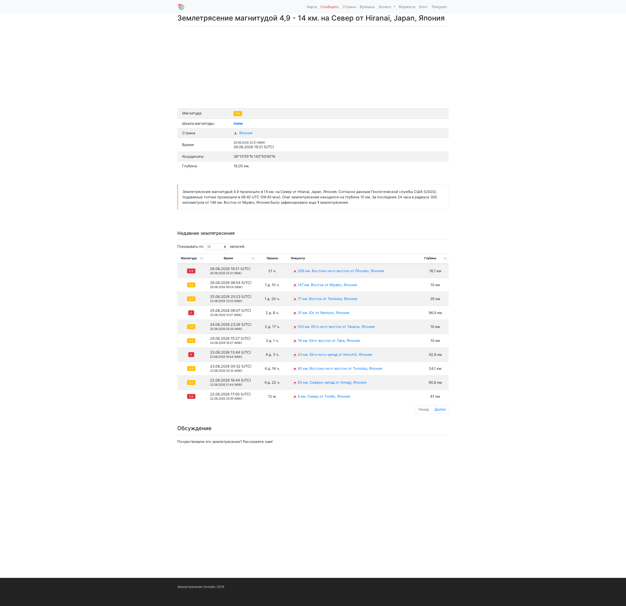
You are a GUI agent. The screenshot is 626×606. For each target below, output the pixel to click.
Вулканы (367, 7)
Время (228, 258)
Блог (423, 7)
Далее (440, 409)
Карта (312, 7)
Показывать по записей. (211, 246)
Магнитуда (189, 258)
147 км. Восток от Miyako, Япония (327, 285)
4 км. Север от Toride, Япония (324, 396)
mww (238, 123)
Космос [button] (385, 7)
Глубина (430, 258)
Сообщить (330, 7)
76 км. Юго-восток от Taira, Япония (329, 340)
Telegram (439, 7)
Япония (245, 133)
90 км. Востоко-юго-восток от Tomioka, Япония (340, 368)
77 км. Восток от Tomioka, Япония (327, 299)
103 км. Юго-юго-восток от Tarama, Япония (336, 327)
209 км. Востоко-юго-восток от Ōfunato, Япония (341, 271)
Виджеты (407, 7)
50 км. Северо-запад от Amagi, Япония (332, 382)
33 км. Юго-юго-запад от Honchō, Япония (335, 354)
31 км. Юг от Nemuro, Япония (323, 313)
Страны (349, 7)
